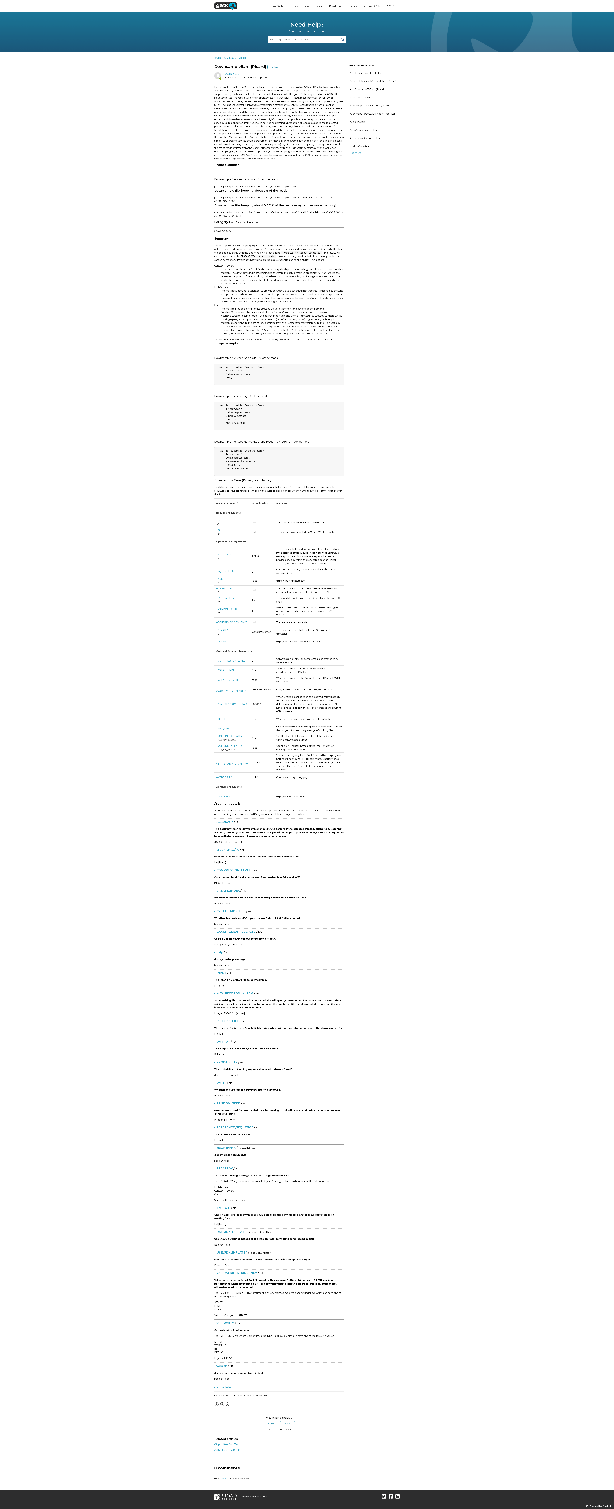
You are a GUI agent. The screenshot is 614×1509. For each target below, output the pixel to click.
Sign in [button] (390, 5)
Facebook (216, 1406)
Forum (319, 6)
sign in (225, 1478)
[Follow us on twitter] (384, 1496)
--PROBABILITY (225, 598)
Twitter (222, 1406)
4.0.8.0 (242, 58)
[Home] (225, 5)
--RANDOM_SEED (226, 609)
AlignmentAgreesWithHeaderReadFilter (372, 113)
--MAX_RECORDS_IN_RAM (231, 704)
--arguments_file (225, 571)
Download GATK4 (372, 6)
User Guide (278, 6)
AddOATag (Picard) (360, 97)
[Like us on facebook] (391, 1496)
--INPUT (220, 520)
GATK (217, 58)
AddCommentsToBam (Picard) (367, 89)
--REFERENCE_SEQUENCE (231, 622)
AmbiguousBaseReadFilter (365, 138)
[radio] (271, 1423)
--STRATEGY (223, 630)
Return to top (224, 1387)
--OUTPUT (222, 530)
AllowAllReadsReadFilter (363, 130)
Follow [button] (274, 67)
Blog (307, 6)
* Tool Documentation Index (365, 73)
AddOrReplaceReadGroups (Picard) (369, 105)
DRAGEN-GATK (336, 6)
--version (221, 641)
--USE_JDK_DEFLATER (229, 736)
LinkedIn (227, 1406)
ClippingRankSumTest (226, 1444)
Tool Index (293, 6)
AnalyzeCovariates (360, 146)
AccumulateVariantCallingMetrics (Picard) (373, 81)
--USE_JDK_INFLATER (229, 745)
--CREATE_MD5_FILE (228, 679)
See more (355, 152)
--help (219, 578)
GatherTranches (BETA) (227, 1450)
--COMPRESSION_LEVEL (230, 660)
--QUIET (220, 719)
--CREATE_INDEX (226, 670)
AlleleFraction (357, 121)
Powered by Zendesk (600, 1506)
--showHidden (224, 796)
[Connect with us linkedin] (397, 1496)
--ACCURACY (223, 554)
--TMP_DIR (222, 728)
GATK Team (232, 74)
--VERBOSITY (224, 777)
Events (354, 6)
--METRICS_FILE (225, 588)
